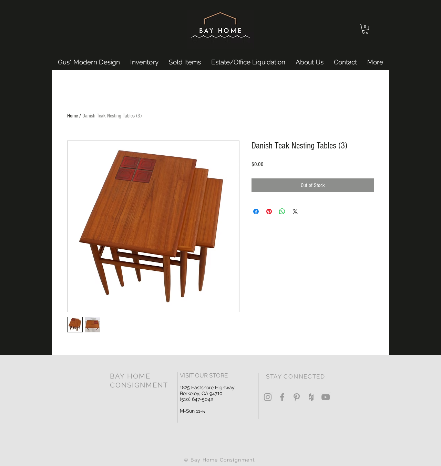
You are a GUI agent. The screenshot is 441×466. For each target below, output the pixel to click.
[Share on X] (295, 211)
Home (72, 116)
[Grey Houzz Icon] (311, 397)
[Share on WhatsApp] (282, 211)
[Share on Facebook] (256, 211)
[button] (365, 29)
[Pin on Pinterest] (269, 211)
